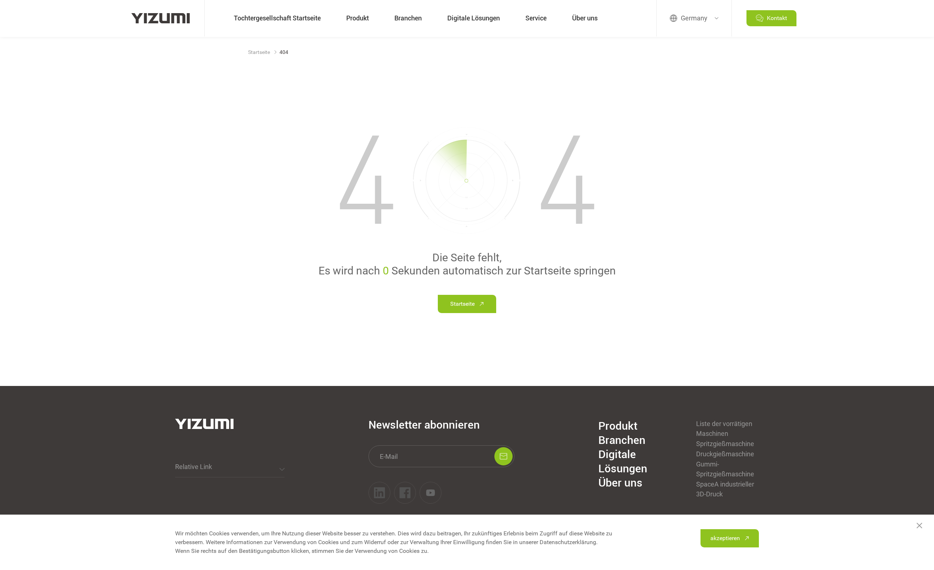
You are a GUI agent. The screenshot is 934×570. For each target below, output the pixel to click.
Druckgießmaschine (725, 454)
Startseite (259, 52)
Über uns (585, 18)
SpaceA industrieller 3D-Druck (725, 489)
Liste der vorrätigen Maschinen (724, 428)
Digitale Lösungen (473, 18)
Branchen (408, 18)
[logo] (160, 18)
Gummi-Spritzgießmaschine (725, 469)
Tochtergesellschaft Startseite (277, 18)
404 (283, 52)
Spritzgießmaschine (725, 444)
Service (536, 18)
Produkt (357, 18)
